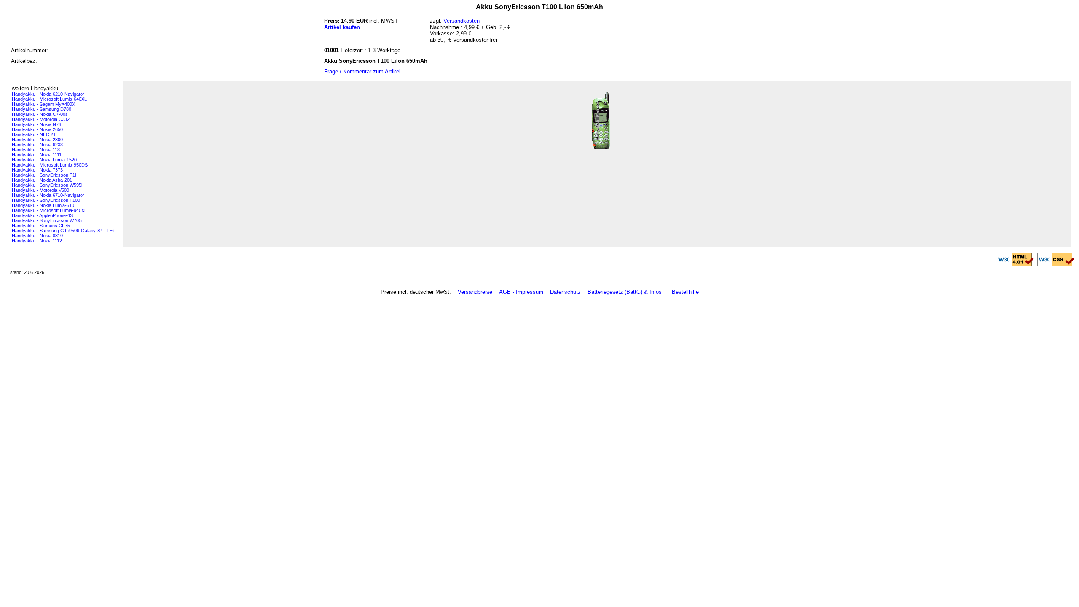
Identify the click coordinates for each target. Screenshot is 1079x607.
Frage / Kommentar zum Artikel (362, 71)
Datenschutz (565, 292)
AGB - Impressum (521, 292)
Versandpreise (475, 292)
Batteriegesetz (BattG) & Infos (625, 292)
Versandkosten (461, 21)
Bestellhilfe (685, 292)
